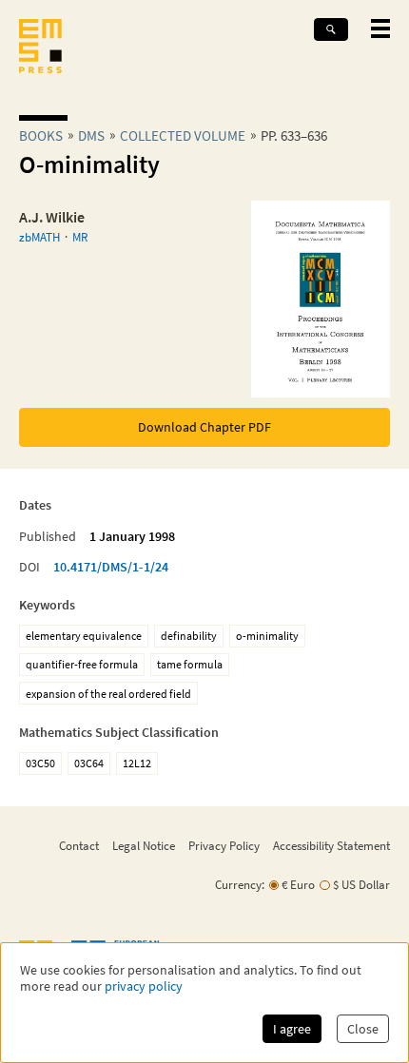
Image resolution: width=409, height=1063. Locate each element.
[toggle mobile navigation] (380, 28)
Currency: (239, 885)
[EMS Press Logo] (40, 48)
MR (80, 236)
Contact (79, 845)
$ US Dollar (361, 885)
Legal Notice (143, 845)
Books (41, 135)
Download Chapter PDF (204, 426)
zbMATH (39, 236)
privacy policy (144, 986)
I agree (292, 1028)
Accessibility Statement (331, 845)
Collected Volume (182, 135)
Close (363, 1028)
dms (91, 135)
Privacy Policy (224, 845)
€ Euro (298, 885)
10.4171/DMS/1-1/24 (110, 566)
